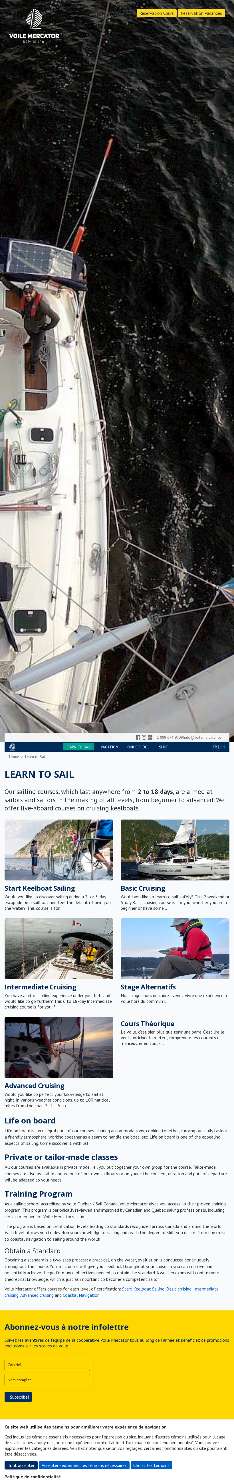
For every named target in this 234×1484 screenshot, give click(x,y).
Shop (163, 747)
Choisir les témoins (151, 1465)
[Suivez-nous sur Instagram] (144, 737)
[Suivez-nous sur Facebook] (138, 737)
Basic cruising (178, 1289)
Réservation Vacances (201, 13)
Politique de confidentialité (33, 1476)
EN (222, 747)
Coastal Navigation (81, 1295)
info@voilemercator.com (204, 737)
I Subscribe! (18, 1397)
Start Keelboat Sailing (143, 1289)
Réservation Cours (156, 13)
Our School (138, 747)
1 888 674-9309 (170, 737)
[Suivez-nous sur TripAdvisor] (150, 737)
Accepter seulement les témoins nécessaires (84, 1465)
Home (14, 756)
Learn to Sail (78, 747)
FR (215, 747)
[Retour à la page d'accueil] (34, 26)
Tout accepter (21, 1465)
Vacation (109, 747)
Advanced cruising (37, 1295)
